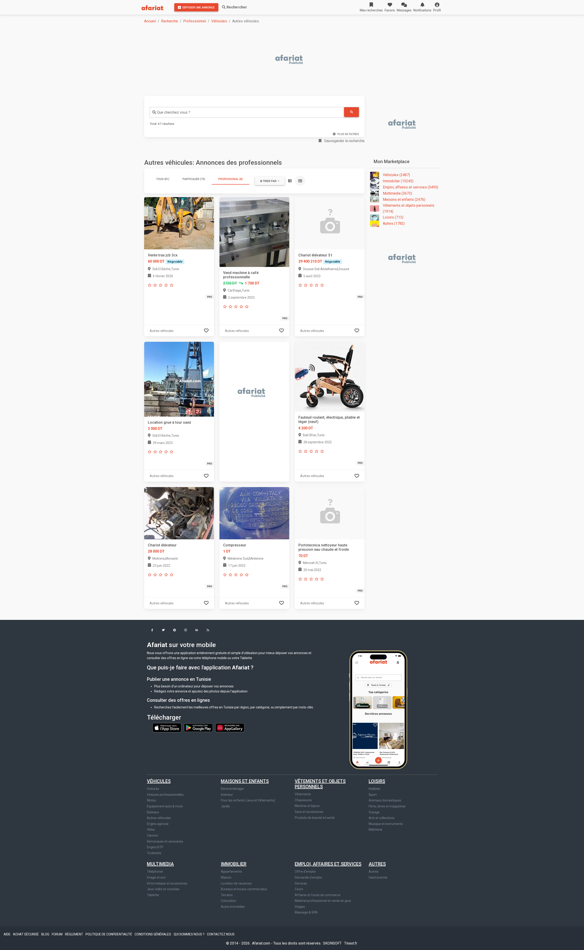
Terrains (227, 895)
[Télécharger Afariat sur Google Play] (199, 727)
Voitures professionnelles (165, 794)
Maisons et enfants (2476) (404, 199)
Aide (7, 934)
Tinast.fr (350, 943)
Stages (300, 906)
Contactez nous (221, 934)
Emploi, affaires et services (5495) (410, 187)
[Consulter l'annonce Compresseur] (254, 513)
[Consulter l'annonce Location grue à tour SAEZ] (179, 379)
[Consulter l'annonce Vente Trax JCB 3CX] (179, 223)
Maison (226, 877)
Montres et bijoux (307, 806)
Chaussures (303, 800)
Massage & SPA (306, 912)
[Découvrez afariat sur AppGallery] (229, 727)
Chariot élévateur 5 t (315, 255)
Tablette (153, 895)
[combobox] (247, 112)
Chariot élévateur (162, 545)
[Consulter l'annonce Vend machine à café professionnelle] (254, 232)
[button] (437, 7)
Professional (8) (230, 179)
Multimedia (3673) (397, 193)
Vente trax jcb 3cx (162, 255)
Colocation (228, 901)
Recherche (169, 21)
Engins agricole (158, 824)
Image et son (156, 877)
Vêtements (303, 794)
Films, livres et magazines (387, 806)
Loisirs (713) (393, 217)
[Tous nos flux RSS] (208, 630)
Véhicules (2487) (396, 175)
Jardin (225, 806)
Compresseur (234, 545)
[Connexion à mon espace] (206, 331)
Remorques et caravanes (165, 841)
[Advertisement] (281, 60)
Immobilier (233, 864)
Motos (151, 800)
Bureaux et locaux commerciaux (244, 889)
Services (301, 883)
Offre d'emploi (305, 871)
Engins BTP (155, 847)
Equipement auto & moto (165, 806)
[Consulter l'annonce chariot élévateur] (179, 513)
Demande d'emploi (308, 877)
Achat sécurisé (26, 934)
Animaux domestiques (385, 800)
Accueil (150, 21)
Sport (373, 794)
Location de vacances (236, 883)
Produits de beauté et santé (315, 818)
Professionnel (194, 21)
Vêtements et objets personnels (320, 783)
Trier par (269, 181)
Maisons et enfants (245, 781)
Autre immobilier (233, 906)
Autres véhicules (159, 818)
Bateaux (153, 812)
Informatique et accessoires (167, 883)
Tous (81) (162, 179)
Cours (299, 889)
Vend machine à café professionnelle (240, 275)
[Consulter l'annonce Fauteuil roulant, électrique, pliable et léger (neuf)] (330, 376)
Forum (57, 934)
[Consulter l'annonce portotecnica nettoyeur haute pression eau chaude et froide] (330, 513)
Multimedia (160, 864)
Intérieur (227, 794)
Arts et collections (381, 818)
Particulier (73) (193, 179)
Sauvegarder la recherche (344, 141)
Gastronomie (378, 877)
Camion (152, 835)
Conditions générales (153, 934)
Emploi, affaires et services (328, 864)
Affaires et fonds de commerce (317, 895)
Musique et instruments (386, 824)
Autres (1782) (394, 223)
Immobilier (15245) (398, 181)
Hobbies (374, 789)
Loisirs (377, 781)
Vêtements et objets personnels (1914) (408, 208)
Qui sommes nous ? (189, 934)
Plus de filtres (348, 134)
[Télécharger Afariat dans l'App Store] (167, 727)
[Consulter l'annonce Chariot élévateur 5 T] (330, 223)
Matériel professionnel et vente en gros (323, 901)
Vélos (151, 829)
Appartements (231, 871)
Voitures (153, 789)
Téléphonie (155, 871)
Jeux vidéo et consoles (163, 889)
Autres (377, 864)
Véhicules (219, 21)
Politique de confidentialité (109, 934)
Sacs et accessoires (309, 812)
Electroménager (232, 789)
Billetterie (375, 829)
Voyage (374, 812)
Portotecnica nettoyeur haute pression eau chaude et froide (323, 547)
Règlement (74, 934)
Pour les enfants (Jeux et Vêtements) (248, 800)
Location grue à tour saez (169, 422)
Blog (45, 934)
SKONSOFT (332, 943)
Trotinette (154, 853)
